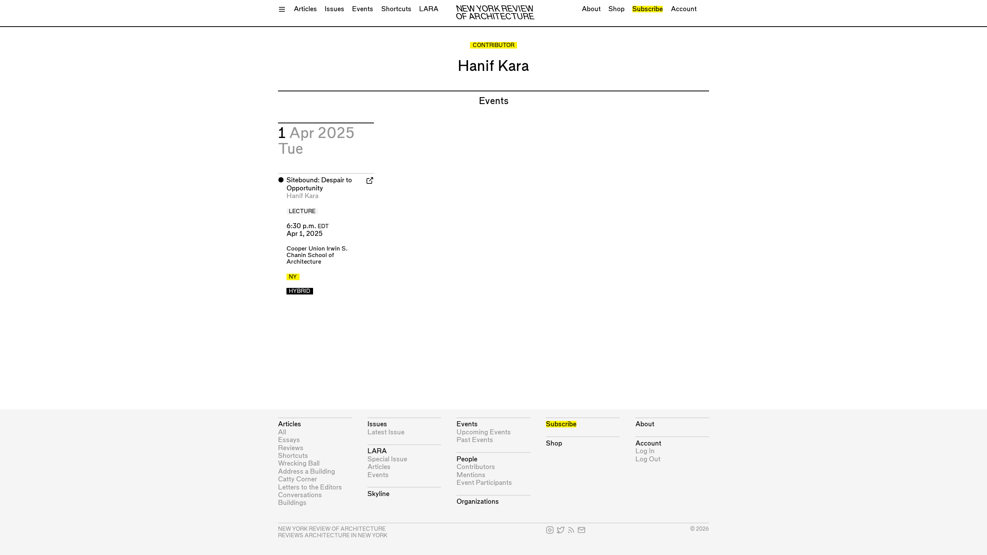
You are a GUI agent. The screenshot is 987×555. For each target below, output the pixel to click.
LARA (428, 9)
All (282, 432)
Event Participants (484, 482)
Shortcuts (396, 9)
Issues (334, 9)
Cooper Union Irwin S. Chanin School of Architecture (316, 255)
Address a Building (306, 471)
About (591, 9)
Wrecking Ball (299, 463)
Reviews (290, 448)
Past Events (474, 440)
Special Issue (387, 459)
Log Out (647, 459)
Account (684, 9)
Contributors (475, 467)
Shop (616, 9)
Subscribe (647, 9)
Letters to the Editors (310, 487)
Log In (645, 451)
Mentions (470, 475)
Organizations (477, 501)
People (466, 459)
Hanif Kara (302, 196)
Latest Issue (385, 432)
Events (362, 9)
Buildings (292, 503)
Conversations (300, 495)
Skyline (378, 494)
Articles (305, 9)
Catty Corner (297, 479)
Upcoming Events (483, 432)
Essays (289, 440)
